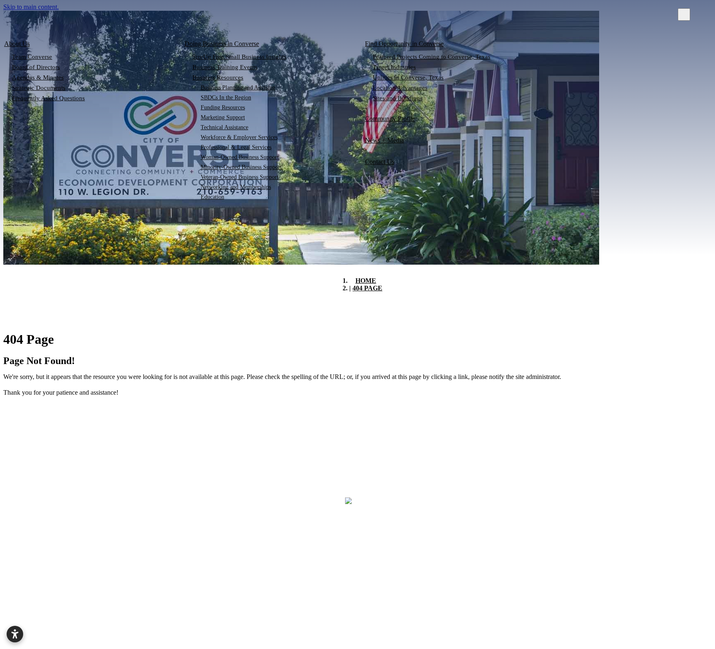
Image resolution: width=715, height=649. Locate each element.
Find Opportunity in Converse (404, 43)
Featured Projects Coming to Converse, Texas (431, 56)
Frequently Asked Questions (48, 98)
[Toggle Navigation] (684, 14)
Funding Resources (223, 107)
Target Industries (394, 67)
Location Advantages (400, 87)
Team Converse (32, 56)
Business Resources (217, 77)
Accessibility (523, 618)
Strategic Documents (38, 87)
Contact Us (379, 161)
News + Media (384, 140)
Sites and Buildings (397, 98)
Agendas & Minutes (38, 77)
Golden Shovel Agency (513, 641)
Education (212, 197)
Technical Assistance (224, 127)
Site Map (433, 618)
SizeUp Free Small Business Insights (239, 56)
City (281, 618)
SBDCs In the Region (226, 97)
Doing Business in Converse (222, 43)
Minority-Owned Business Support (241, 167)
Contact (354, 618)
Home (212, 618)
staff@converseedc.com (651, 569)
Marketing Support (223, 117)
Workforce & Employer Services (239, 137)
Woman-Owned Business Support (240, 157)
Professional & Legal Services (236, 147)
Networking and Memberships (236, 187)
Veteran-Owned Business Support (239, 177)
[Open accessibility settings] (15, 634)
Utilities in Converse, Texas (408, 77)
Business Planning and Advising (238, 87)
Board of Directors (36, 67)
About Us (17, 43)
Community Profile (390, 118)
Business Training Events (224, 67)
